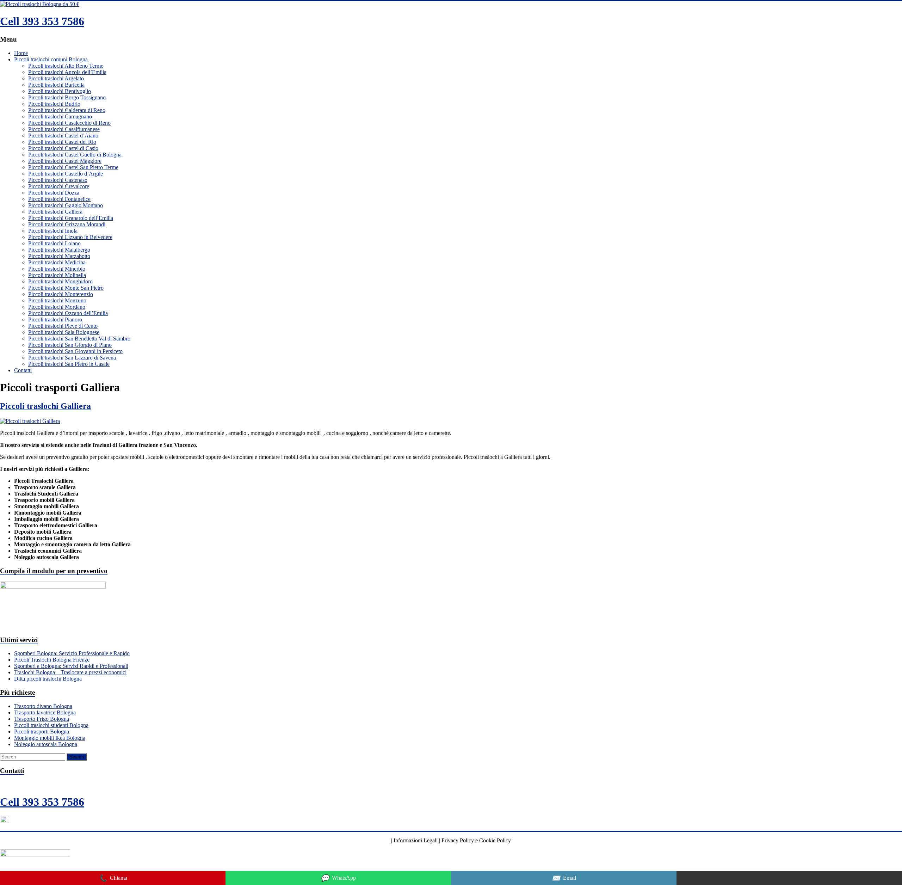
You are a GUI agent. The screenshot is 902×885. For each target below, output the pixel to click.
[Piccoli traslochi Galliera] (30, 421)
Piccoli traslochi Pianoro (55, 319)
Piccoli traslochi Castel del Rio (62, 142)
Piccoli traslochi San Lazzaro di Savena (72, 358)
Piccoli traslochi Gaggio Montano (65, 205)
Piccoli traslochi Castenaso (57, 180)
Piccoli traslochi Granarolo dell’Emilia (70, 218)
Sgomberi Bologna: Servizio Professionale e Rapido (72, 653)
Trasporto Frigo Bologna (41, 719)
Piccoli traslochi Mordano (56, 307)
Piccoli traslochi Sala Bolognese (63, 332)
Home (21, 53)
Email (564, 878)
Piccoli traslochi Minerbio (56, 269)
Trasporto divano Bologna (43, 706)
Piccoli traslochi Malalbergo (59, 250)
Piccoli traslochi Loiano (54, 243)
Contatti (23, 370)
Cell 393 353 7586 (42, 21)
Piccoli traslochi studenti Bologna (51, 725)
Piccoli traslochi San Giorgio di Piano (70, 345)
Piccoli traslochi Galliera (55, 212)
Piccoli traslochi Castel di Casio (63, 148)
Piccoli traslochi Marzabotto (59, 256)
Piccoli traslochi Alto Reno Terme (65, 66)
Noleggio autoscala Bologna (45, 744)
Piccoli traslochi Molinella (57, 275)
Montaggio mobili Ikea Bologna (49, 738)
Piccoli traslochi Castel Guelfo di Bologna (75, 155)
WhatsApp (338, 878)
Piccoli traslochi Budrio (54, 104)
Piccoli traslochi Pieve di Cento (63, 326)
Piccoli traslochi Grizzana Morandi (66, 224)
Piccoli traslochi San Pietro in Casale (69, 364)
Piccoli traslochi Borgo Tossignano (67, 97)
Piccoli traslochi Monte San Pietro (66, 288)
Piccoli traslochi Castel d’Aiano (63, 136)
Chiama (113, 878)
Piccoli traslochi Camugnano (60, 116)
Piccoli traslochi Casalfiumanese (64, 129)
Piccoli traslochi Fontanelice (59, 199)
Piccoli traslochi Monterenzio (60, 294)
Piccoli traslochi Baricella (56, 85)
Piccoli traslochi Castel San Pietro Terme (73, 167)
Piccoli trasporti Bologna (41, 732)
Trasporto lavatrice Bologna (45, 712)
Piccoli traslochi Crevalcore (58, 186)
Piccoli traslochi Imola (53, 231)
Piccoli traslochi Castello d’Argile (65, 174)
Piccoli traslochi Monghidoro (60, 281)
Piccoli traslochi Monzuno (57, 300)
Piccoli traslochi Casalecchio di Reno (69, 123)
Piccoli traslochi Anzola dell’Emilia (67, 72)
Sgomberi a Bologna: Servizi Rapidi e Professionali (71, 666)
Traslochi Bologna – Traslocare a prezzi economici (70, 672)
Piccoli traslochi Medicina (57, 262)
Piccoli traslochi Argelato (56, 78)
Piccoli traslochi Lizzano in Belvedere (70, 237)
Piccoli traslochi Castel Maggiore (64, 161)
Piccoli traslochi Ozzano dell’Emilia (68, 313)
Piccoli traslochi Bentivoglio (59, 91)
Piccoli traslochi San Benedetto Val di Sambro (79, 339)
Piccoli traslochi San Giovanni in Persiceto (75, 351)
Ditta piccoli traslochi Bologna (48, 679)
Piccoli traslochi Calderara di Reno (66, 110)
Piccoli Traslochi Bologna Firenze (51, 660)
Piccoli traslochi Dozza (53, 193)
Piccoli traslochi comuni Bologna (51, 59)
